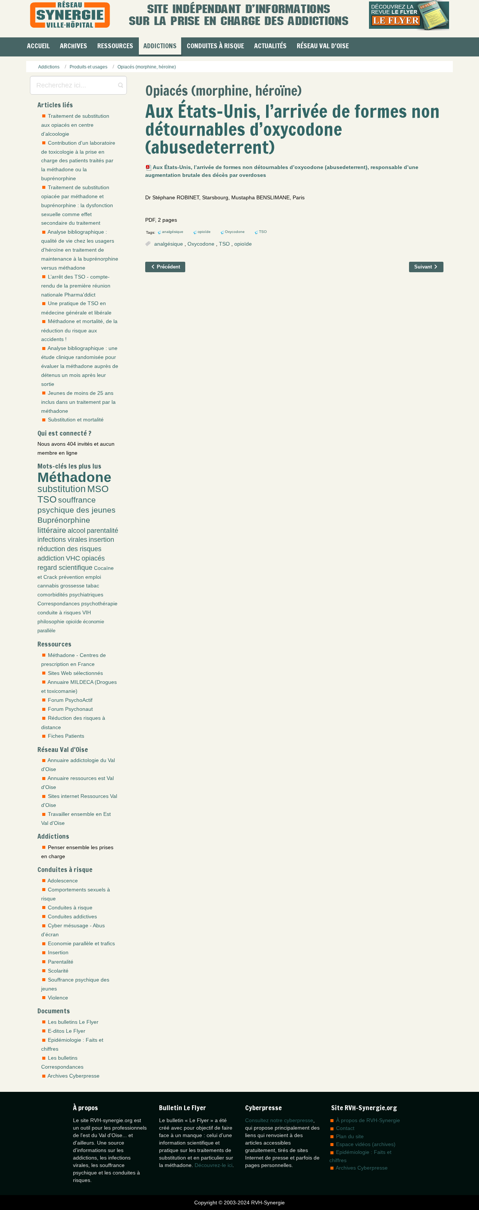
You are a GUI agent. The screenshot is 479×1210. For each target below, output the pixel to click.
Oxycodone (200, 244)
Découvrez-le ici (213, 1165)
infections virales (62, 539)
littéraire (51, 530)
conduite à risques (59, 612)
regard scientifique (64, 567)
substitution (61, 489)
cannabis (48, 586)
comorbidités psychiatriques (70, 595)
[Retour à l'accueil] (70, 15)
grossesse (72, 586)
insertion (101, 539)
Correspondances (58, 603)
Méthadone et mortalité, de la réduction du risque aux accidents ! (79, 330)
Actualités (270, 45)
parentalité (102, 530)
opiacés (93, 558)
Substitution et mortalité (76, 420)
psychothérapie (99, 603)
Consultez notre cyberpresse (279, 1120)
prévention (71, 577)
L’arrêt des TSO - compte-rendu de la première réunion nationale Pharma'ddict (75, 286)
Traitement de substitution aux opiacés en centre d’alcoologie (75, 125)
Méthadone (74, 477)
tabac (92, 586)
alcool (76, 530)
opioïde (74, 621)
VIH (86, 612)
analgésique (168, 244)
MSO (98, 489)
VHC (73, 558)
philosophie (50, 621)
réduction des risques (69, 549)
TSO (47, 499)
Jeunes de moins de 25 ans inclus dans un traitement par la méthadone (78, 402)
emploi (93, 577)
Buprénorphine (63, 520)
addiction (50, 558)
